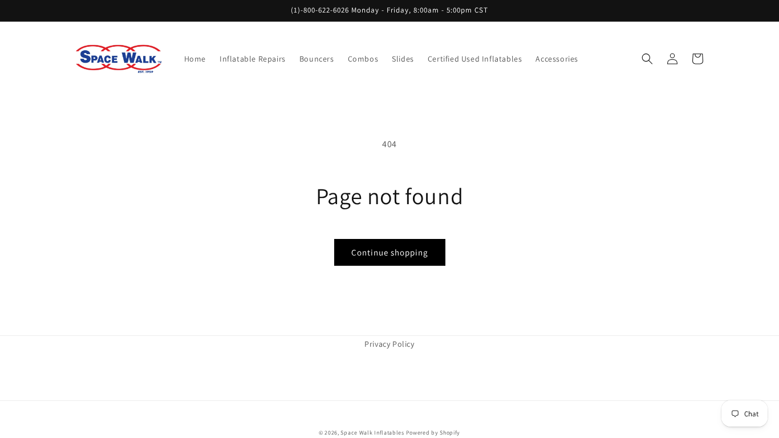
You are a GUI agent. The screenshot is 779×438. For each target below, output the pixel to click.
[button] (647, 58)
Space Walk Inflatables (372, 432)
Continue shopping (389, 252)
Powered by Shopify (433, 432)
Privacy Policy (389, 344)
